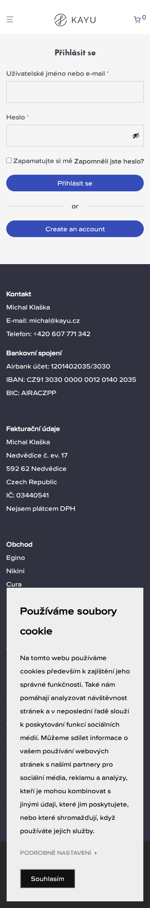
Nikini (15, 571)
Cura (14, 584)
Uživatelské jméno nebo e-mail (57, 73)
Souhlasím (47, 878)
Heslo (17, 116)
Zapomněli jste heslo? (109, 161)
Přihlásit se (75, 183)
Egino (15, 557)
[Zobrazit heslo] (136, 135)
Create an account (75, 229)
